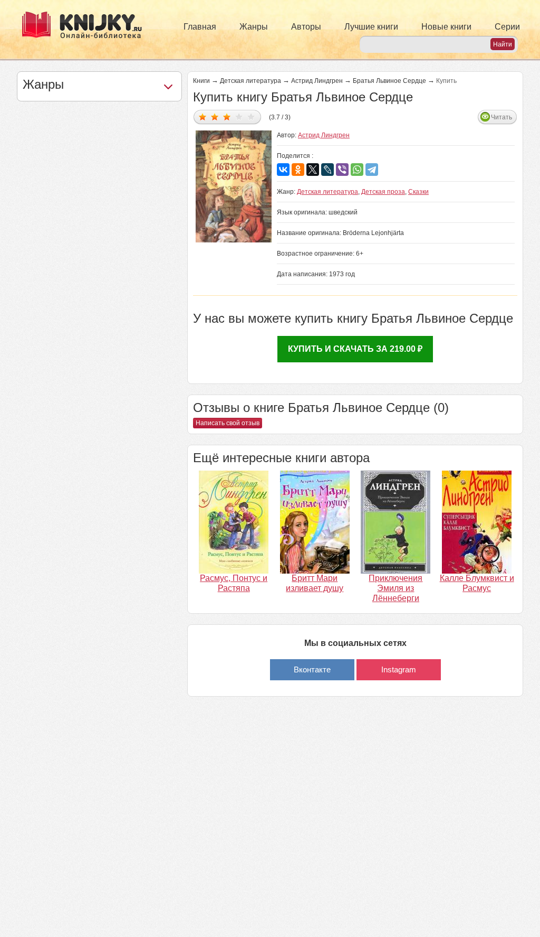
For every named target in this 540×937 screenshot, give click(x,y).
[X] (312, 169)
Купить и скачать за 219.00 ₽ (355, 348)
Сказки (418, 191)
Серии (507, 26)
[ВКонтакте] (283, 169)
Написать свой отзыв (227, 423)
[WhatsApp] (357, 169)
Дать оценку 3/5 (227, 116)
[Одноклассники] (298, 169)
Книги (201, 81)
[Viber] (342, 169)
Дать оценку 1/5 (202, 116)
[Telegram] (371, 169)
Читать (501, 117)
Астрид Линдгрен (317, 81)
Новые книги (446, 26)
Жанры (253, 26)
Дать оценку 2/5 (214, 116)
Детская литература (250, 81)
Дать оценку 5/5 (251, 116)
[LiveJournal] (327, 169)
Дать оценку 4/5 (239, 116)
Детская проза (383, 191)
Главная (200, 26)
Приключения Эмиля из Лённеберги (395, 588)
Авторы (306, 26)
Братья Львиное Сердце (389, 81)
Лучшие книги (371, 26)
